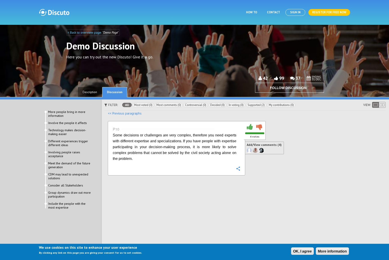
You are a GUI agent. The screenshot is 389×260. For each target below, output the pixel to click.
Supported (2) (256, 105)
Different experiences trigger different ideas (68, 143)
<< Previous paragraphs (125, 113)
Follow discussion (288, 88)
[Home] (54, 12)
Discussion (114, 92)
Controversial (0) (195, 105)
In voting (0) (236, 105)
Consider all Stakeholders (65, 185)
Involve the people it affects (67, 123)
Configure (238, 168)
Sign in (295, 12)
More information (332, 251)
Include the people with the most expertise (67, 205)
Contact (273, 12)
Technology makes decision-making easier (67, 132)
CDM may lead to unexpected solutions (68, 176)
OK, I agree (302, 251)
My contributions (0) (281, 105)
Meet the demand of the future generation (69, 165)
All (127, 105)
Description (90, 92)
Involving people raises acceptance (64, 154)
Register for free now (329, 12)
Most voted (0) (143, 105)
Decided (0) (217, 105)
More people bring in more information (66, 114)
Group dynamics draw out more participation (69, 194)
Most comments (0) (168, 105)
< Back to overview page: (85, 32)
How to (251, 12)
